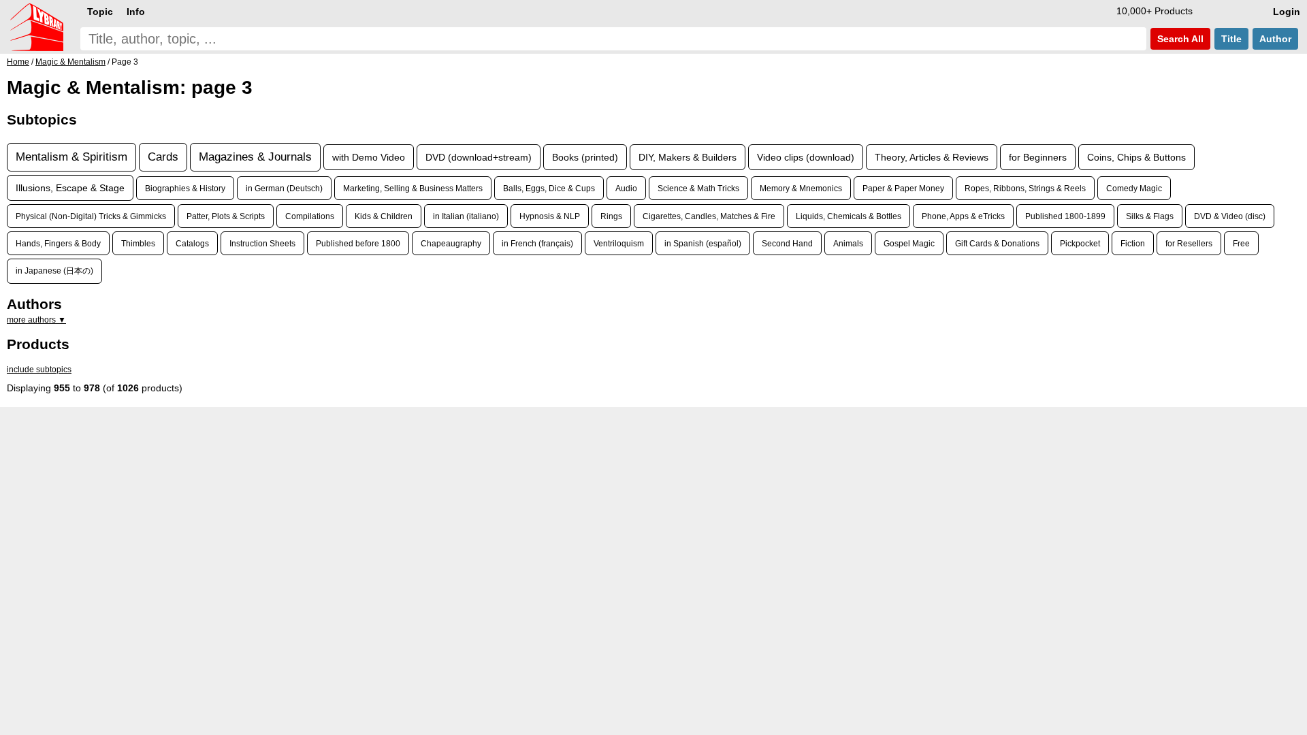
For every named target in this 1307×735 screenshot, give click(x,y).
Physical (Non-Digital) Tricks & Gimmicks (91, 216)
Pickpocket (1080, 243)
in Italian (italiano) (466, 216)
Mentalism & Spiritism (71, 156)
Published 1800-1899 (1065, 216)
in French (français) (537, 243)
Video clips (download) (805, 157)
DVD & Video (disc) (1229, 216)
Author (1275, 38)
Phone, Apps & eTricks (963, 216)
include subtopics (39, 369)
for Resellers (1188, 243)
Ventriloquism (619, 243)
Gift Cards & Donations (997, 243)
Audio (626, 188)
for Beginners (1038, 157)
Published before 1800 (358, 243)
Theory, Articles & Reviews (931, 157)
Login (1286, 11)
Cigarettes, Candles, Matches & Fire (709, 216)
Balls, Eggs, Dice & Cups (549, 188)
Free (1241, 243)
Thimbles (138, 243)
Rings (611, 216)
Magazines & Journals (255, 156)
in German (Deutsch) (284, 188)
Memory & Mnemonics (801, 188)
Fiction (1132, 243)
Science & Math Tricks (698, 188)
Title (1231, 38)
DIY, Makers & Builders (688, 157)
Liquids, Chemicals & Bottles (848, 216)
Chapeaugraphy (451, 243)
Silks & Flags (1150, 216)
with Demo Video (368, 157)
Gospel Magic (909, 243)
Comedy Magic (1134, 188)
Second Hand (787, 243)
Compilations (309, 216)
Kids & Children (384, 216)
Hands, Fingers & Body (58, 243)
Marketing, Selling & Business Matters (413, 188)
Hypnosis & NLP (549, 216)
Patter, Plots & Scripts (226, 216)
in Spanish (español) (702, 243)
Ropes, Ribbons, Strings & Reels (1025, 188)
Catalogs (192, 243)
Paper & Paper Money (903, 188)
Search (1179, 38)
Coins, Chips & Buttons (1136, 157)
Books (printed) (585, 157)
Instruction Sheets (262, 243)
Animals (848, 243)
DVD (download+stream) (478, 157)
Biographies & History (185, 188)
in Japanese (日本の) (54, 270)
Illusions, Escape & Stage (70, 187)
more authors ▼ (36, 320)
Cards (163, 156)
